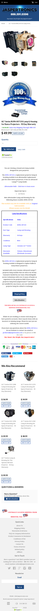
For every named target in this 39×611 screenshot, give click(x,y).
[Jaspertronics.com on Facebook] (14, 569)
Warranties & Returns (19, 531)
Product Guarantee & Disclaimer (19, 536)
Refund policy (19, 549)
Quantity (5, 140)
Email (20, 577)
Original (34, 203)
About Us (19, 526)
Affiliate (19, 552)
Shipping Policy (19, 294)
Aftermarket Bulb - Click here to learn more (19, 186)
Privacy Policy (19, 541)
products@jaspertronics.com (13, 333)
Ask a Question (19, 300)
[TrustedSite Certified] (7, 155)
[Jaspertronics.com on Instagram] (24, 569)
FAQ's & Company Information (19, 533)
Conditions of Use (20, 539)
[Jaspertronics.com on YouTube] (29, 569)
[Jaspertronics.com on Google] (19, 569)
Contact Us (19, 544)
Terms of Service (19, 547)
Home (3, 23)
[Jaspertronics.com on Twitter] (9, 569)
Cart (36, 2)
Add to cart (6, 406)
